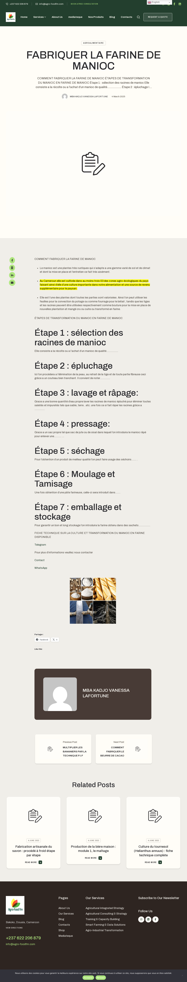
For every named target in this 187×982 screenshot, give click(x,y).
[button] (17, 4)
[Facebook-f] (174, 4)
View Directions (14, 928)
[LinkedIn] (12, 275)
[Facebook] (12, 260)
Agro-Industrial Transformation (104, 930)
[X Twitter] (12, 268)
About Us (64, 908)
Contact (39, 560)
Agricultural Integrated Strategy (105, 908)
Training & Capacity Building (103, 919)
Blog (61, 919)
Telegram (40, 544)
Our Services (66, 913)
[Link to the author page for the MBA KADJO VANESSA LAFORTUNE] (65, 96)
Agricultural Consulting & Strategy (106, 913)
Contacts (64, 924)
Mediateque (65, 935)
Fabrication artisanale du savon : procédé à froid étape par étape (33, 851)
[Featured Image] (33, 816)
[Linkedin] (180, 4)
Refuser (100, 977)
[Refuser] (183, 975)
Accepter (88, 977)
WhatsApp (40, 567)
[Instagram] (141, 919)
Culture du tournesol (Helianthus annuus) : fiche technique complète (153, 851)
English (155, 2)
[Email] (12, 282)
